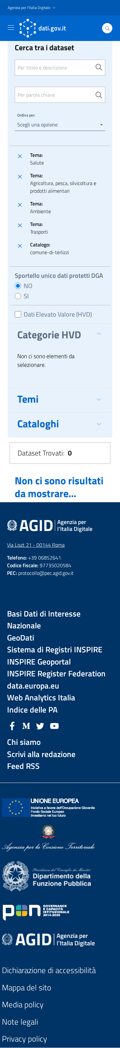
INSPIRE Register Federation (56, 674)
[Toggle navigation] (11, 27)
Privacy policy (24, 1039)
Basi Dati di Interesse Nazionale (44, 620)
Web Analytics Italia (41, 698)
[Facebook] (12, 725)
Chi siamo (24, 742)
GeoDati (20, 638)
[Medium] (26, 725)
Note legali (20, 1022)
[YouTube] (54, 725)
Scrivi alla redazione (41, 754)
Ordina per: (26, 115)
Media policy (23, 1005)
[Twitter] (40, 725)
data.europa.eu (33, 686)
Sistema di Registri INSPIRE (54, 650)
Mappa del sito (26, 988)
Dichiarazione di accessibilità (49, 970)
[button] (32, 7)
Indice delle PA (32, 710)
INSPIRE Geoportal (39, 662)
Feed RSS (23, 766)
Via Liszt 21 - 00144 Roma (36, 545)
